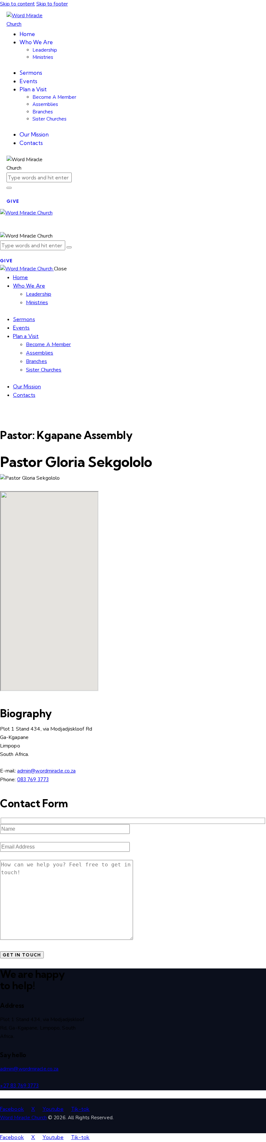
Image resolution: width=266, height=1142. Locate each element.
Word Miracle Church (23, 1117)
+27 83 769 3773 (19, 1085)
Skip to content (17, 3)
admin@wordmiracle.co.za (46, 770)
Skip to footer (52, 3)
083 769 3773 (33, 779)
